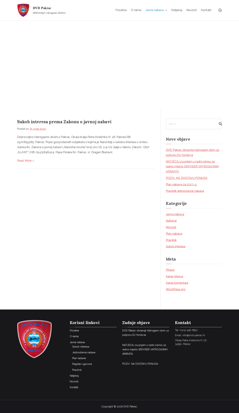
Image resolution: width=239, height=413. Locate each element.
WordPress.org (175, 289)
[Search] (219, 124)
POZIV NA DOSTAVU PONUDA (187, 178)
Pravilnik (171, 240)
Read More (24, 160)
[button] (165, 10)
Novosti (191, 10)
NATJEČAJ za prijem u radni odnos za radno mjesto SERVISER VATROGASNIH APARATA (192, 166)
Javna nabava (175, 214)
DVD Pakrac (42, 7)
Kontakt (206, 10)
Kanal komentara (177, 282)
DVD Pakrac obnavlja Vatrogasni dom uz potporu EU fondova (192, 152)
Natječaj (176, 10)
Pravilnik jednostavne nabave (185, 191)
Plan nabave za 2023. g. (181, 184)
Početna (120, 10)
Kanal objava (174, 276)
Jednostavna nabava (84, 352)
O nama (136, 10)
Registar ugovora (82, 364)
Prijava (170, 270)
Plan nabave (174, 233)
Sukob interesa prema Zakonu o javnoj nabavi (64, 121)
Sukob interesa (175, 246)
